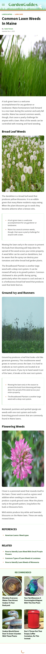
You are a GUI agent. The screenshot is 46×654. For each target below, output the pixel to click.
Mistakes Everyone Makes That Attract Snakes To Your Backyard (10, 602)
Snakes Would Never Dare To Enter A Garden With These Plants (11, 633)
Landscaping (7, 14)
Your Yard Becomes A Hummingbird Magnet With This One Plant (33, 600)
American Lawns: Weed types (17, 535)
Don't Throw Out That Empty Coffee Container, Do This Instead (33, 635)
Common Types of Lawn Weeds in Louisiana (22, 558)
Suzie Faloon (8, 29)
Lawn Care (19, 14)
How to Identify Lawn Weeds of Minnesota (22, 562)
